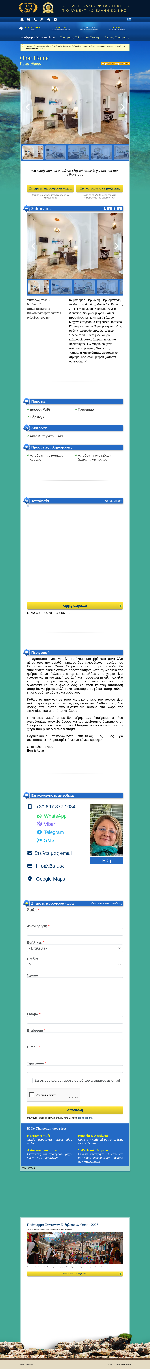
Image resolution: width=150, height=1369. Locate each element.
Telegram (53, 832)
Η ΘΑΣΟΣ (61, 28)
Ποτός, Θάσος (30, 63)
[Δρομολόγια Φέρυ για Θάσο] (22, 19)
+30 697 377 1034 (55, 806)
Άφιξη (33, 910)
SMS (49, 840)
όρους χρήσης (85, 1118)
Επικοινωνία (29, 1364)
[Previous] (28, 107)
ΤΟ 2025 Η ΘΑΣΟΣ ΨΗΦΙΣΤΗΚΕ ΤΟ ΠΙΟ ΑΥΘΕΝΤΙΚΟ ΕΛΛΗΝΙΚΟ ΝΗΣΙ (95, 8)
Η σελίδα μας (50, 866)
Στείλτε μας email (53, 853)
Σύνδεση (21, 1364)
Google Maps (50, 879)
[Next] (122, 107)
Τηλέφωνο (36, 1063)
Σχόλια (32, 975)
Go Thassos (32, 28)
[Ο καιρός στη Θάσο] (48, 19)
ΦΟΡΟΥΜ (117, 28)
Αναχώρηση (38, 926)
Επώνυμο (36, 1030)
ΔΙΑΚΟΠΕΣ (89, 28)
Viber (49, 824)
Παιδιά (32, 959)
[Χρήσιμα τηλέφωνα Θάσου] (35, 19)
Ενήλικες (35, 942)
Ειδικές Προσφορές (117, 37)
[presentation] (53, 1095)
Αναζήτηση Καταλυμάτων (38, 37)
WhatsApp (55, 816)
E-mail (33, 1047)
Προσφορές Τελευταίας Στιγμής (80, 37)
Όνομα (34, 1014)
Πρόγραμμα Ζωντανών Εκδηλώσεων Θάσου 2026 (62, 1225)
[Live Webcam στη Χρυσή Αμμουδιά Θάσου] (42, 19)
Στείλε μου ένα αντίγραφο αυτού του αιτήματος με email (77, 1080)
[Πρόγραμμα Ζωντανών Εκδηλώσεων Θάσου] (55, 19)
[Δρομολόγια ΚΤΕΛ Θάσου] (28, 19)
